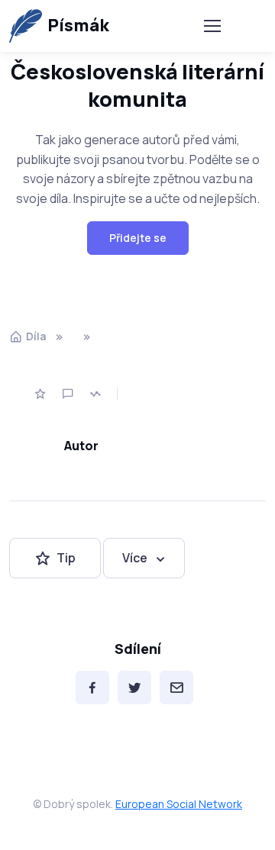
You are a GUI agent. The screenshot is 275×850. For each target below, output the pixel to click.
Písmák (78, 25)
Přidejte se (138, 237)
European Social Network (178, 804)
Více (134, 557)
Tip (66, 557)
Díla (36, 336)
